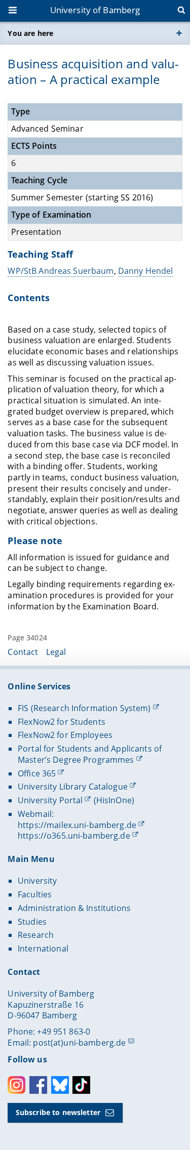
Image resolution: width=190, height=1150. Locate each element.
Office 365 (37, 773)
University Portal (50, 800)
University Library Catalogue (73, 786)
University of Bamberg (95, 10)
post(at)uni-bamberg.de (79, 1042)
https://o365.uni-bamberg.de (74, 835)
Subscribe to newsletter (58, 1112)
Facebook (38, 1085)
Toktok (81, 1085)
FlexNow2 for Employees (65, 735)
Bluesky (60, 1085)
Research (36, 934)
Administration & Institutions (74, 908)
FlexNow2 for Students (61, 721)
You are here (30, 33)
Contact (23, 652)
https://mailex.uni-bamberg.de (77, 825)
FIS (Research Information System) (84, 708)
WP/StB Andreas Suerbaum (60, 270)
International (43, 948)
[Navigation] (14, 11)
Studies (32, 921)
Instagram (16, 1085)
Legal (56, 652)
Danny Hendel (145, 270)
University (37, 880)
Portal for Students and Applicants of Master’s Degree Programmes (90, 754)
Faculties (35, 894)
